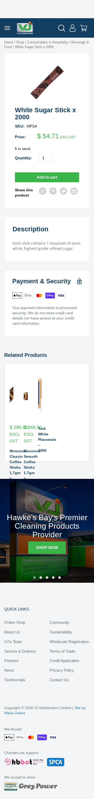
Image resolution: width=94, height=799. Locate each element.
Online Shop (14, 622)
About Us (12, 632)
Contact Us (59, 680)
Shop (20, 42)
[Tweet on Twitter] (63, 192)
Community (59, 622)
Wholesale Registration (69, 641)
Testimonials (14, 680)
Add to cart (47, 177)
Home (8, 42)
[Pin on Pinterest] (53, 192)
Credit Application (64, 660)
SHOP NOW (47, 547)
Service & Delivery (20, 651)
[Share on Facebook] (42, 192)
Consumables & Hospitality (47, 42)
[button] (34, 577)
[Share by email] (74, 192)
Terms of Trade (62, 651)
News (9, 670)
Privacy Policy (62, 670)
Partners (11, 660)
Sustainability (61, 632)
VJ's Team (13, 641)
